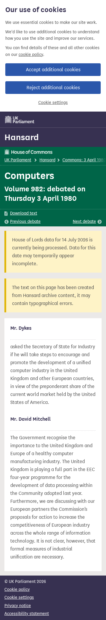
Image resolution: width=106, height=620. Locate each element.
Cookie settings (53, 102)
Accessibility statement (26, 613)
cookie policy (31, 54)
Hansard (21, 137)
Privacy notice (17, 605)
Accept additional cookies (53, 69)
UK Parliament (17, 160)
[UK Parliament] (19, 119)
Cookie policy (17, 589)
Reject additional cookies (53, 87)
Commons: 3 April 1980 (84, 160)
